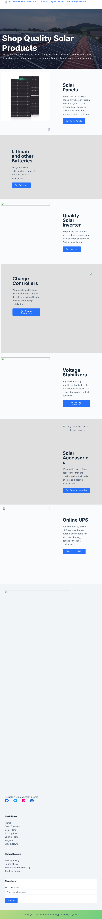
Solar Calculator (13, 826)
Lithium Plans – (12, 836)
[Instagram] (23, 800)
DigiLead (74, 914)
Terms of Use (11, 864)
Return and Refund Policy (17, 867)
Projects (9, 840)
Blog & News (11, 844)
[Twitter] (15, 800)
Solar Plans (10, 830)
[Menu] (96, 4)
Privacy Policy (12, 860)
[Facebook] (7, 800)
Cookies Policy (12, 871)
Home (8, 823)
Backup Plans (11, 833)
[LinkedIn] (32, 800)
